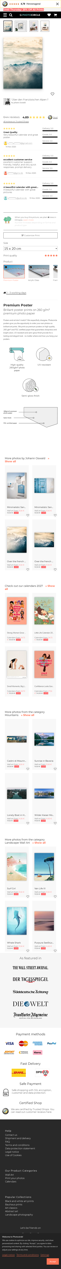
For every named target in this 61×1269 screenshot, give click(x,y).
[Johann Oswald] (6, 101)
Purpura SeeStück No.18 (44, 942)
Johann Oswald (20, 102)
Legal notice (12, 1152)
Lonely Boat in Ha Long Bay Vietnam (17, 815)
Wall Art (9, 1174)
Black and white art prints (19, 1201)
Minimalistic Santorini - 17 (17, 507)
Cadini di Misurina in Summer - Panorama (17, 761)
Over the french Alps (17, 561)
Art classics (11, 1208)
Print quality (10, 255)
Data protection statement (20, 1148)
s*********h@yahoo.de (17, 198)
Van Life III (40, 888)
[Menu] (5, 15)
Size (5, 243)
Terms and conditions (17, 1145)
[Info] (6, 267)
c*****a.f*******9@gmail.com (20, 143)
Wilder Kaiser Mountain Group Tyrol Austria (44, 815)
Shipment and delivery (18, 1138)
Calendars (10, 1181)
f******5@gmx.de (15, 173)
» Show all (27, 715)
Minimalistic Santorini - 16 (44, 507)
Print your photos (15, 1178)
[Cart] (55, 15)
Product (7, 261)
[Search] (11, 15)
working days (16, 292)
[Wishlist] (49, 15)
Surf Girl (11, 888)
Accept (53, 1261)
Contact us (11, 1135)
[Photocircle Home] (30, 15)
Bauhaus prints (13, 1204)
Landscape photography (19, 1214)
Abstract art (11, 1211)
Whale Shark (14, 942)
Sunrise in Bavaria (43, 761)
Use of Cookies (13, 1155)
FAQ (7, 1141)
